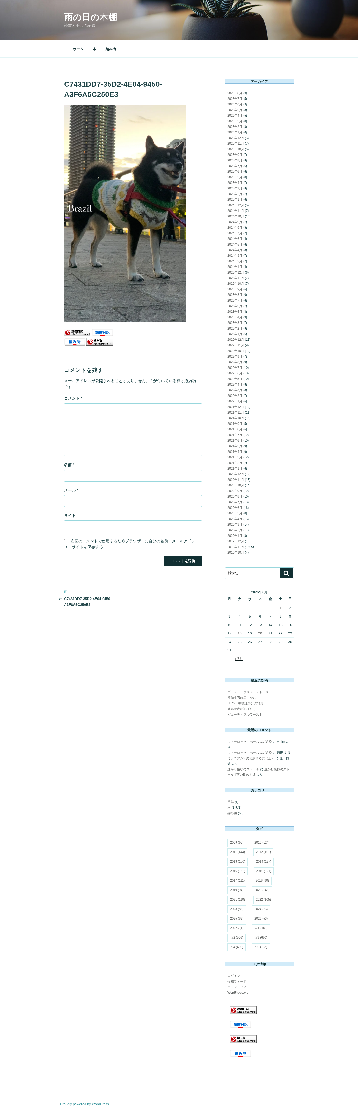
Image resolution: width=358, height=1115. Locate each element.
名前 (69, 465)
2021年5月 (234, 446)
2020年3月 (234, 524)
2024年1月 (234, 267)
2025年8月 (234, 160)
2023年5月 (234, 311)
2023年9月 (234, 289)
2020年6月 (234, 508)
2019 (236, 890)
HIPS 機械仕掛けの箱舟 (245, 703)
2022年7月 (234, 367)
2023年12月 (235, 272)
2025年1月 (234, 199)
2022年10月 (235, 351)
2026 (261, 918)
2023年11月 (235, 278)
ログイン (233, 976)
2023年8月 (234, 295)
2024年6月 (234, 239)
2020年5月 (234, 513)
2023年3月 (234, 323)
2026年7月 (234, 99)
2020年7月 (234, 502)
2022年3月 (234, 390)
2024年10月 (235, 216)
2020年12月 (235, 474)
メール (71, 490)
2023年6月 (234, 306)
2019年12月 (235, 541)
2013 (237, 861)
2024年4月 (234, 250)
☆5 (260, 947)
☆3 (260, 937)
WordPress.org (237, 992)
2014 (263, 861)
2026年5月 (234, 110)
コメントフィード (240, 987)
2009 (236, 842)
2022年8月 (234, 362)
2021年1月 (234, 468)
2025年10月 (235, 149)
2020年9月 (234, 491)
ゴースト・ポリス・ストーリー (249, 692)
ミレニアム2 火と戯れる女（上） (250, 758)
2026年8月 (234, 93)
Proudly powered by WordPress (84, 1104)
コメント (73, 398)
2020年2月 (234, 530)
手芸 (230, 802)
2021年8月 (234, 429)
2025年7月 (234, 166)
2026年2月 (234, 127)
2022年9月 (234, 356)
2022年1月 (234, 401)
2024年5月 (234, 244)
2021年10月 (235, 418)
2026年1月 (234, 132)
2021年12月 (235, 407)
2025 (236, 918)
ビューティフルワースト (244, 714)
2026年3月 (234, 121)
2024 (261, 909)
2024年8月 (234, 227)
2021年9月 (234, 423)
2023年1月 (234, 334)
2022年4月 (234, 384)
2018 (262, 880)
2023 (236, 909)
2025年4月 (234, 183)
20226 (236, 928)
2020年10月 (235, 485)
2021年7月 (234, 435)
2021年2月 (234, 463)
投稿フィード (236, 981)
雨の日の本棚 (90, 17)
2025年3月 (234, 188)
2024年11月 (235, 211)
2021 (237, 899)
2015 (237, 871)
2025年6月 (234, 171)
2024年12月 (235, 205)
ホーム (78, 49)
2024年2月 (234, 261)
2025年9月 (234, 155)
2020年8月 (234, 496)
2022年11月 (235, 345)
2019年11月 (235, 547)
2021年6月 (234, 440)
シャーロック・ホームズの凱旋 (249, 742)
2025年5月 (234, 177)
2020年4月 (234, 519)
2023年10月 (235, 283)
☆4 (236, 947)
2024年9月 (234, 222)
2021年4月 (234, 452)
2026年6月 (234, 104)
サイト (70, 515)
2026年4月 (234, 115)
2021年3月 (234, 457)
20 (260, 633)
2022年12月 (235, 339)
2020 (261, 890)
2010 (261, 842)
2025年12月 (235, 138)
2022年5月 (234, 379)
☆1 (260, 928)
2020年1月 (234, 536)
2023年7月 (234, 300)
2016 (263, 871)
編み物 (111, 49)
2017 (237, 880)
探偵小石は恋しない (241, 697)
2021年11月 (235, 412)
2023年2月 (234, 328)
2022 (263, 899)
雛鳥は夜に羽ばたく (241, 709)
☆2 (236, 937)
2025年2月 (234, 194)
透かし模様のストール (243, 769)
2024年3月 (234, 255)
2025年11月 (235, 143)
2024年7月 (234, 233)
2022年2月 (234, 395)
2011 (237, 852)
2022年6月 (234, 373)
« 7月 (239, 659)
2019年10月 (235, 552)
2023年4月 (234, 317)
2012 (263, 852)
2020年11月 (235, 480)
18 (240, 633)
